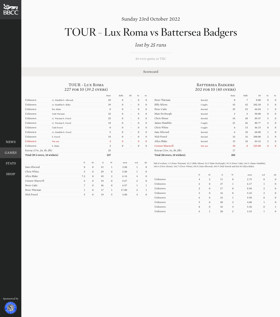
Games (11, 152)
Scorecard (150, 72)
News (11, 142)
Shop (10, 174)
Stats (11, 163)
